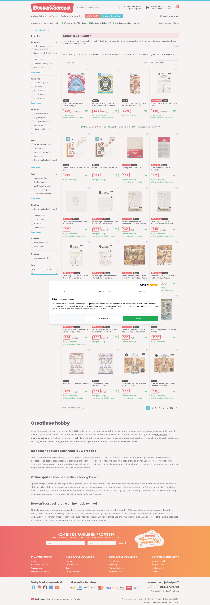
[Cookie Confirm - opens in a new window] (149, 285)
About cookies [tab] (105, 292)
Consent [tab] (67, 292)
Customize (103, 318)
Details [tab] (142, 292)
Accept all (140, 318)
